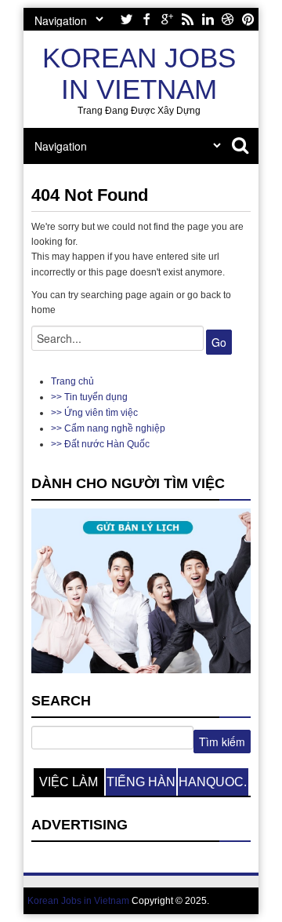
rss (187, 19)
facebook (146, 19)
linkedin (207, 19)
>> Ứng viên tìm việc (94, 412)
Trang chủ (72, 381)
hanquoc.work (213, 785)
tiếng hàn (141, 782)
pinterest (248, 19)
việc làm (68, 782)
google (167, 19)
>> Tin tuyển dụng (89, 397)
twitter (126, 19)
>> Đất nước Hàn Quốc (100, 444)
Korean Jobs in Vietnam (139, 73)
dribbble (228, 19)
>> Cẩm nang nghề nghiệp (108, 428)
